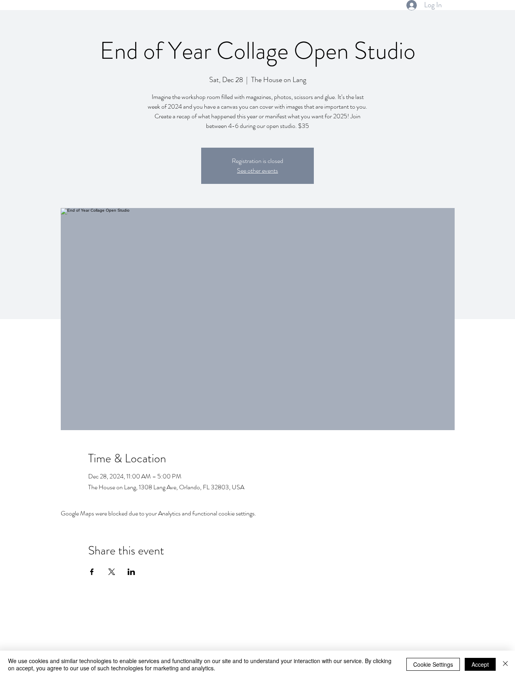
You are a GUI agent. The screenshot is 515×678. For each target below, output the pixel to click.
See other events (257, 170)
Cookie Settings (433, 664)
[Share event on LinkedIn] (131, 572)
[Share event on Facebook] (92, 572)
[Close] (505, 664)
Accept (480, 664)
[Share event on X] (111, 572)
